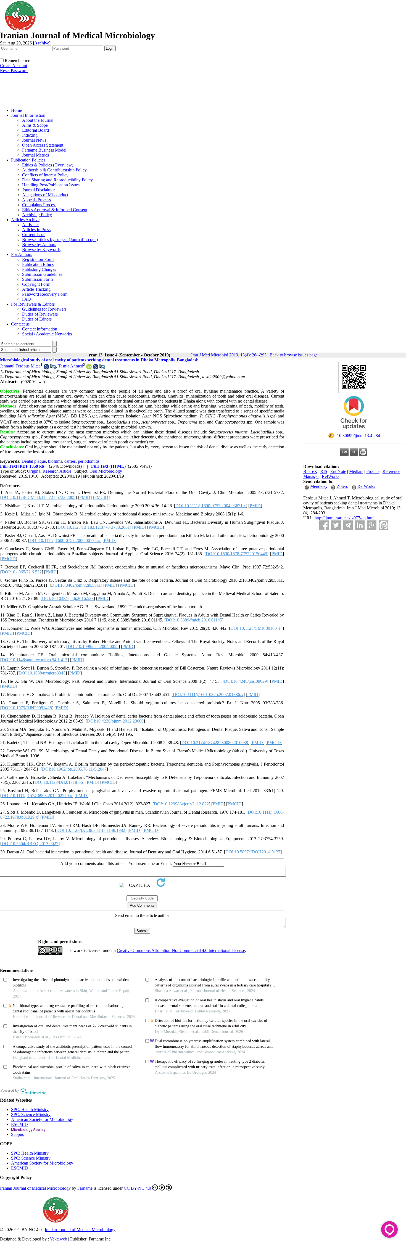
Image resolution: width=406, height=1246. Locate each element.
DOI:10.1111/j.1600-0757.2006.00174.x (65, 540)
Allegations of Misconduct (45, 194)
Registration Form (38, 259)
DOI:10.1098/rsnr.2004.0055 (93, 646)
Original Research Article (49, 471)
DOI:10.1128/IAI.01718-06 (59, 782)
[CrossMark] (354, 431)
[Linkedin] (360, 525)
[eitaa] (383, 525)
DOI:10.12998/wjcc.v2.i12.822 (181, 803)
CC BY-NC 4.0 (137, 1188)
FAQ (26, 299)
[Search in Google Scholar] (46, 368)
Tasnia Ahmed (70, 366)
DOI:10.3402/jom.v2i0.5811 (76, 585)
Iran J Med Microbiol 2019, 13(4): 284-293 (229, 355)
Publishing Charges (39, 269)
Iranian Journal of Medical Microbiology (35, 1188)
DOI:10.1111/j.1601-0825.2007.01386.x (208, 694)
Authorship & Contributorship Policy (54, 170)
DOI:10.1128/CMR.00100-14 (256, 628)
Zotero (342, 486)
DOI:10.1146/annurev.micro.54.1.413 (34, 659)
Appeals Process (36, 199)
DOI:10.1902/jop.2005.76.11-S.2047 (74, 769)
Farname (85, 1188)
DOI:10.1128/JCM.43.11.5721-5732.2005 (38, 497)
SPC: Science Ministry (31, 1114)
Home (16, 110)
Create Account (13, 65)
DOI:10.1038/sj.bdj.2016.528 (68, 598)
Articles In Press (36, 229)
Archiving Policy (37, 214)
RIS (323, 471)
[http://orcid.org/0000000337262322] (89, 368)
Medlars (356, 471)
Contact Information (39, 329)
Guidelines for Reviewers (44, 309)
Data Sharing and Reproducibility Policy (57, 180)
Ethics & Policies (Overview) (47, 165)
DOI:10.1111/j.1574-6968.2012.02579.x (37, 795)
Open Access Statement (42, 145)
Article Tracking (36, 289)
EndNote (338, 471)
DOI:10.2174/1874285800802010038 (214, 742)
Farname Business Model (44, 150)
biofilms (55, 461)
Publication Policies (28, 160)
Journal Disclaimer (38, 189)
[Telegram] (348, 525)
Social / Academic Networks (47, 334)
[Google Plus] (371, 525)
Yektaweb (58, 1239)
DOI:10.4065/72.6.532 (22, 572)
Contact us (20, 324)
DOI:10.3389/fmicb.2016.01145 (194, 620)
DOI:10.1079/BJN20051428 (27, 707)
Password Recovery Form (44, 294)
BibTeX (310, 471)
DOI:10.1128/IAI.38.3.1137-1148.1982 (90, 830)
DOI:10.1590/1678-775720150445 (236, 553)
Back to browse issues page (294, 355)
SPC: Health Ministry (30, 1109)
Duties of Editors (37, 319)
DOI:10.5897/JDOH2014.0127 (252, 852)
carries (70, 461)
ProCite (372, 471)
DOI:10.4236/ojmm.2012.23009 (115, 721)
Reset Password (14, 70)
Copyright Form (36, 284)
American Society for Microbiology (42, 1119)
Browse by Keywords (41, 249)
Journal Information (28, 115)
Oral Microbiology (105, 471)
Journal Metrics (35, 155)
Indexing (30, 135)
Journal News (34, 140)
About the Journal (37, 120)
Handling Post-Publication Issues (51, 184)
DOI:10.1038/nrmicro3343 (42, 673)
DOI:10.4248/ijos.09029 (245, 681)
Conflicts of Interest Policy (45, 175)
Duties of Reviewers (40, 314)
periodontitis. (89, 461)
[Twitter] (336, 525)
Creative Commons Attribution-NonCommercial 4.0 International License (181, 950)
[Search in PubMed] (53, 368)
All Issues (30, 224)
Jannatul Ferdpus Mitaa (20, 366)
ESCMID (19, 1124)
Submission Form (37, 279)
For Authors (21, 254)
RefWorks (330, 476)
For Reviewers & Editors (33, 304)
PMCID (101, 497)
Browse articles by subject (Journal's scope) (60, 239)
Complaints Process (39, 204)
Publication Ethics (38, 264)
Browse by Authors (39, 244)
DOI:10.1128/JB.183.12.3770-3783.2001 (93, 527)
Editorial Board (35, 130)
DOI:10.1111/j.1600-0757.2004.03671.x (210, 505)
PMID (84, 497)
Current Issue (33, 234)
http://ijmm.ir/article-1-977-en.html (345, 517)
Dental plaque (34, 461)
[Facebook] (324, 525)
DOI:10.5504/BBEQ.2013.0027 (30, 843)
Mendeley (319, 486)
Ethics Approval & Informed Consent (54, 209)
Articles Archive (25, 219)
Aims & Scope (35, 125)
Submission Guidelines (42, 274)
